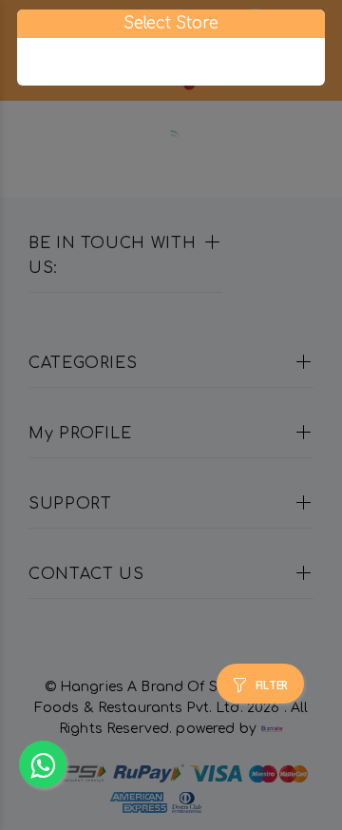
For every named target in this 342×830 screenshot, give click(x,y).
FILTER (272, 686)
